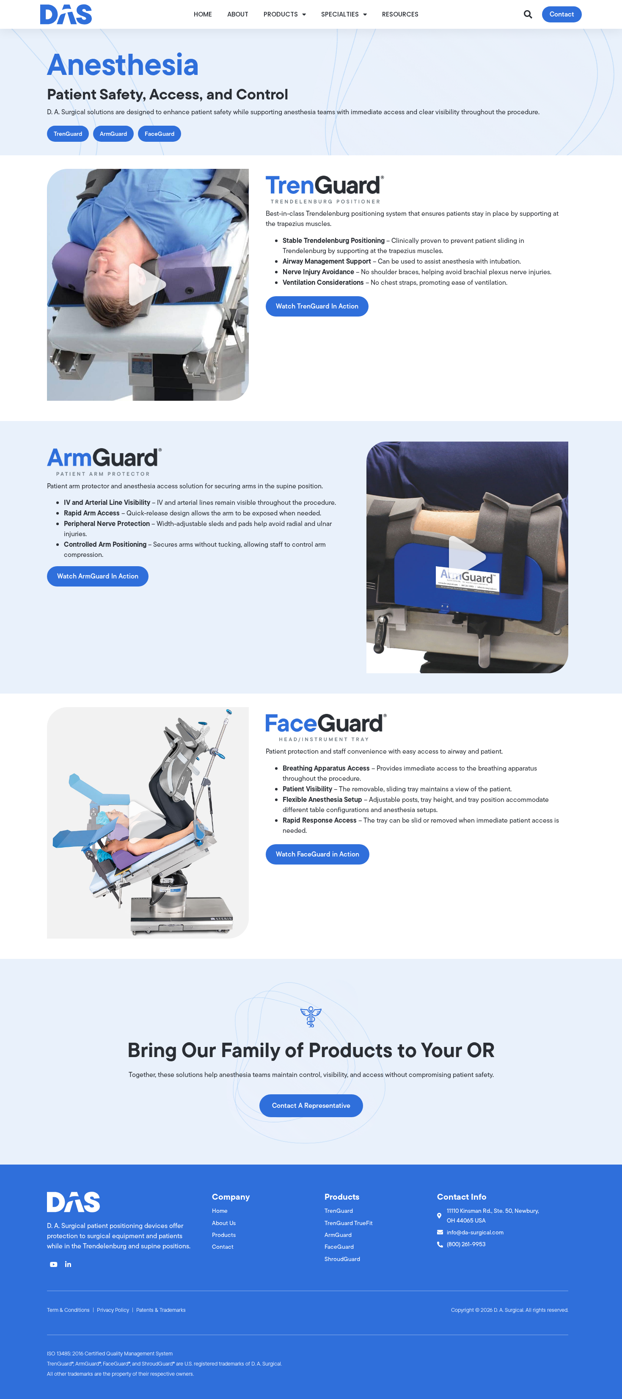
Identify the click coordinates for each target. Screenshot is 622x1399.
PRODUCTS (281, 14)
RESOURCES (400, 14)
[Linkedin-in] (68, 1264)
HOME (203, 14)
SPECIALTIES (340, 14)
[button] (528, 14)
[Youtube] (54, 1264)
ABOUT (237, 14)
